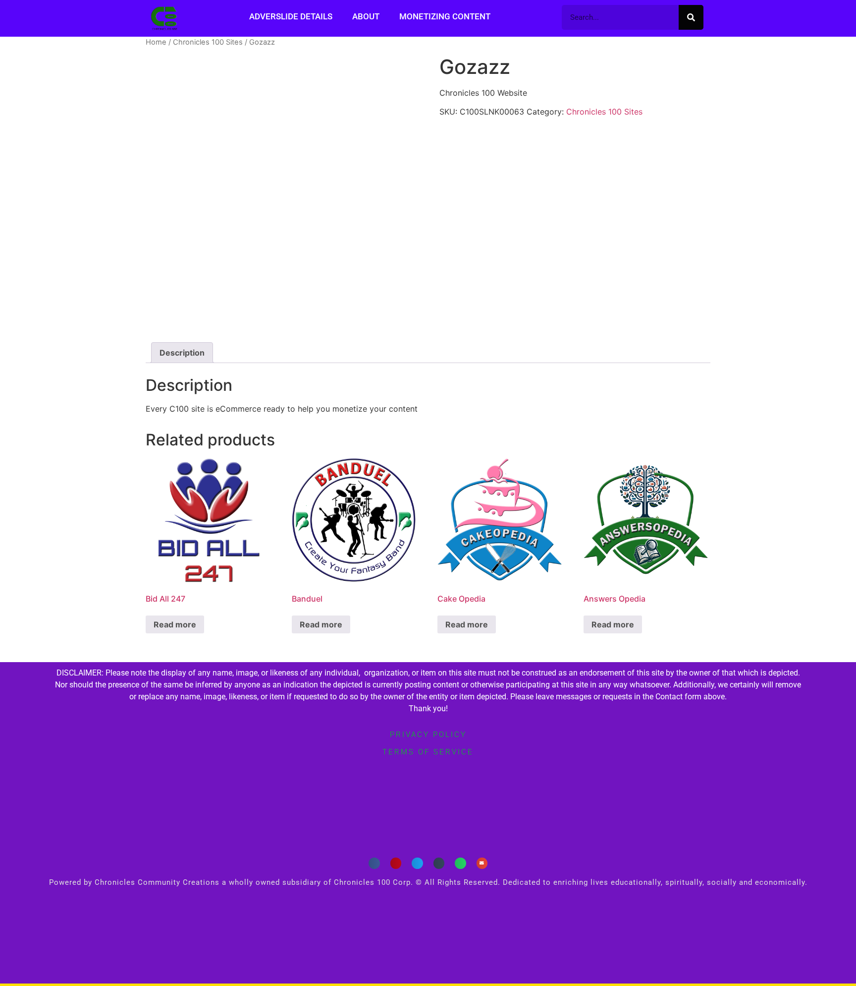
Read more (175, 624)
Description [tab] (182, 353)
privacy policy (428, 734)
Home (156, 42)
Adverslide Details (290, 16)
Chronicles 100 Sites (208, 42)
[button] (374, 863)
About (365, 16)
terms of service (428, 751)
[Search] (691, 17)
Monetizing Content (444, 16)
